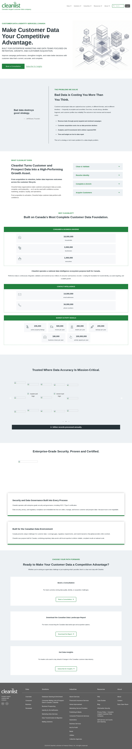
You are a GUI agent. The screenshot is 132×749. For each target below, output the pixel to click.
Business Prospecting (48, 706)
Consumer (29, 700)
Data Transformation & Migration (52, 718)
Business (28, 704)
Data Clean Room (122, 704)
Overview (29, 696)
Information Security (103, 708)
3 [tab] (69, 421)
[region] (66, 398)
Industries (87, 6)
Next (122, 398)
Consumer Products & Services (79, 716)
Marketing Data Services (49, 714)
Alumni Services (74, 696)
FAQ (98, 696)
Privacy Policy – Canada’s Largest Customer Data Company (105, 714)
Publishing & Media (75, 712)
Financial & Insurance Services (79, 700)
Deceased (29, 708)
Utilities (71, 735)
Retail (71, 731)
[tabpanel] (66, 398)
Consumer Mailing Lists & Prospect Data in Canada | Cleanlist (53, 701)
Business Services (75, 723)
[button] (13, 66)
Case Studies (101, 700)
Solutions (77, 6)
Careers (119, 700)
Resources (97, 6)
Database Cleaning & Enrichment (52, 696)
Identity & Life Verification (50, 710)
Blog (98, 704)
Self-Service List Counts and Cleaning (104, 720)
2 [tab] (66, 421)
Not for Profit (73, 727)
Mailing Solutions (47, 721)
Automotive (73, 720)
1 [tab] (63, 421)
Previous (10, 398)
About (106, 6)
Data (68, 6)
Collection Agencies (75, 739)
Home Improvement (75, 704)
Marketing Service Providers (78, 708)
